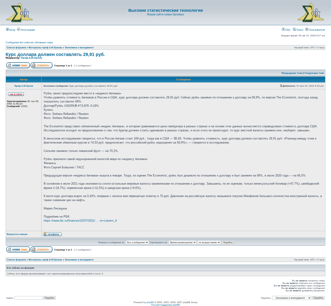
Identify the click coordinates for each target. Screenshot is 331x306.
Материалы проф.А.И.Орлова (45, 47)
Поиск (299, 29)
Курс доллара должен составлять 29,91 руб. (55, 54)
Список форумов (16, 47)
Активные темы (44, 42)
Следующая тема (314, 73)
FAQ (287, 29)
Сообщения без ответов (19, 42)
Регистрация (27, 29)
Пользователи (316, 29)
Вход (12, 29)
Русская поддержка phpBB (165, 305)
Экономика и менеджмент (79, 47)
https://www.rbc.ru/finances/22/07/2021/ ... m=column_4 (80, 220)
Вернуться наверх (17, 234)
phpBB (150, 302)
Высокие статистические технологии (165, 10)
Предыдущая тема (291, 73)
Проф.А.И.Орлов (31, 57)
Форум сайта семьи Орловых (165, 14)
